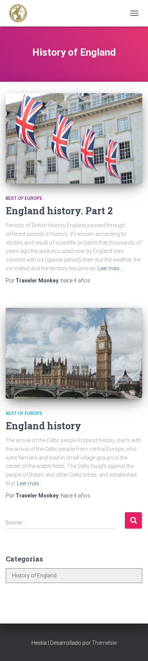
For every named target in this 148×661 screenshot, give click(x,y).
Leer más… (110, 268)
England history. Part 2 (59, 210)
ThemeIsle (104, 643)
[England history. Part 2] (74, 138)
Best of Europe (24, 198)
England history (43, 425)
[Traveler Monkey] (21, 13)
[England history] (74, 353)
